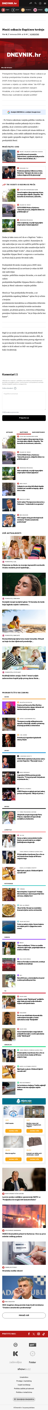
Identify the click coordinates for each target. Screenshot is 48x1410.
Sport (17, 9)
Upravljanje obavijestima (25, 1399)
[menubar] (40, 3)
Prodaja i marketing (24, 1381)
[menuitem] (40, 3)
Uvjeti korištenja (24, 1385)
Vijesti (7, 9)
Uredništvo (24, 1377)
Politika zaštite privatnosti (24, 1388)
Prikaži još (24, 1315)
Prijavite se (24, 418)
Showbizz (28, 9)
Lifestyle (40, 9)
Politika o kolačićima (24, 1392)
